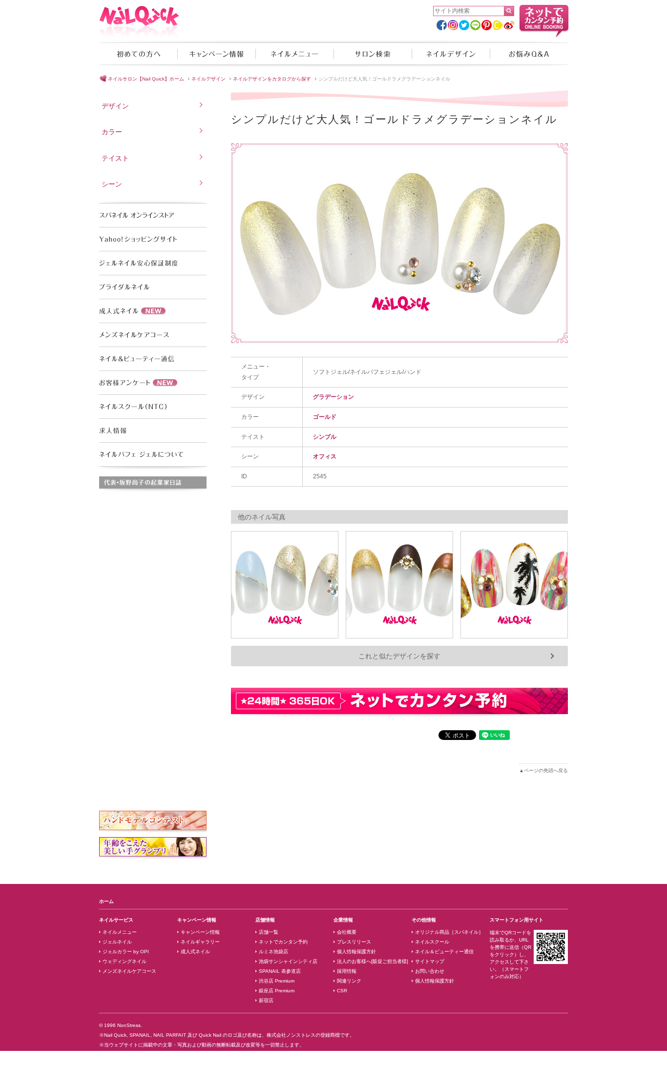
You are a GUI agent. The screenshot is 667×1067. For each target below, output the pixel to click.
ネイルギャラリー (200, 941)
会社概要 (346, 932)
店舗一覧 (268, 932)
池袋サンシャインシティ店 (288, 961)
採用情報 (346, 971)
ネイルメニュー (294, 53)
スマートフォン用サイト (516, 920)
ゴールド (324, 416)
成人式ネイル (195, 951)
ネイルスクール (432, 941)
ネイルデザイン (451, 53)
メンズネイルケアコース (129, 971)
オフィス (324, 456)
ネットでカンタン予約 (283, 941)
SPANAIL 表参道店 (280, 971)
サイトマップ (429, 961)
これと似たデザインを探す (399, 656)
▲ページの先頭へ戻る (543, 770)
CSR (342, 990)
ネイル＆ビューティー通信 (444, 951)
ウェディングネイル (124, 961)
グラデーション (333, 396)
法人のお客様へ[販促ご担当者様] (372, 961)
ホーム (106, 901)
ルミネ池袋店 (273, 951)
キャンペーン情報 (216, 53)
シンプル (324, 436)
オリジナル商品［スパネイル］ (449, 932)
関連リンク (349, 981)
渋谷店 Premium (276, 981)
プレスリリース (354, 941)
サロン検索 (373, 53)
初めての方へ (138, 53)
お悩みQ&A (529, 53)
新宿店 (266, 1000)
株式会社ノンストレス (291, 1035)
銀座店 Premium (276, 990)
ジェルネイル (117, 941)
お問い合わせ (429, 971)
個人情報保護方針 (356, 951)
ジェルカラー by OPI (126, 951)
